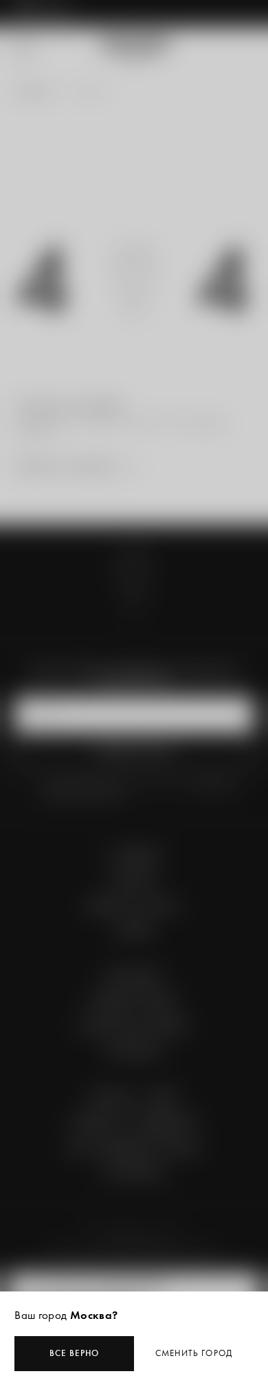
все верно (74, 1353)
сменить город (193, 1353)
